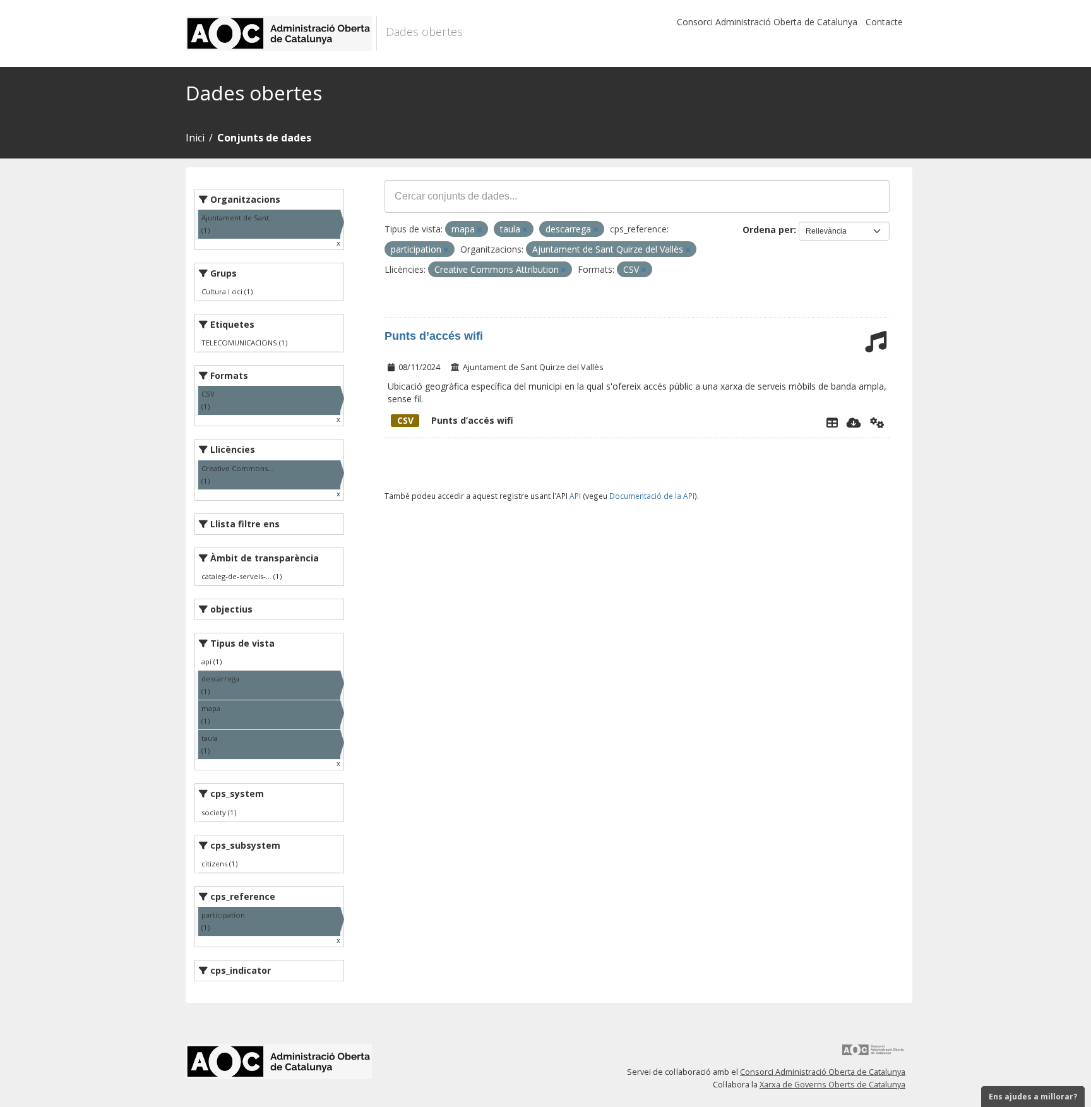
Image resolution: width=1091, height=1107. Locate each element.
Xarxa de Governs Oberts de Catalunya (832, 1084)
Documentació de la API (652, 496)
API (575, 496)
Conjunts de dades (264, 138)
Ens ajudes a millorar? (1033, 1096)
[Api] (877, 422)
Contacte (884, 22)
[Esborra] (479, 229)
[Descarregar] (854, 422)
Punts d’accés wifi (434, 336)
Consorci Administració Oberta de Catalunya (767, 22)
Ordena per (768, 230)
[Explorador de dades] (832, 422)
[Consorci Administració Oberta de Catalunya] (873, 1054)
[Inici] (281, 33)
